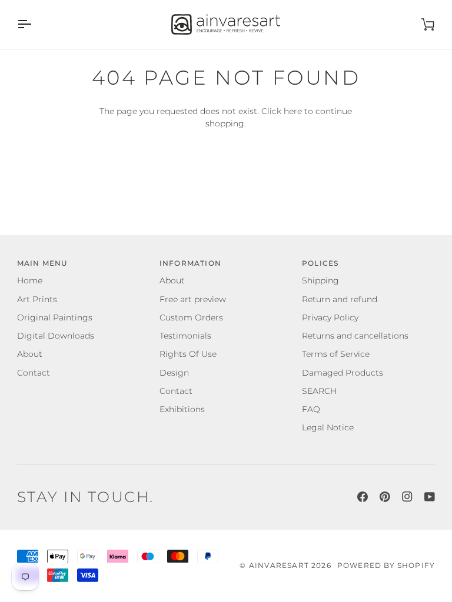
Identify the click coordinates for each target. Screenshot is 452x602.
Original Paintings (54, 317)
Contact (33, 372)
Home (29, 280)
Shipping (320, 280)
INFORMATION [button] (190, 263)
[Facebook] (362, 496)
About (29, 354)
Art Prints (37, 299)
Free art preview (192, 299)
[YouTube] (429, 496)
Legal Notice (328, 427)
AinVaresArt (279, 565)
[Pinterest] (385, 496)
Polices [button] (320, 263)
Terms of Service (336, 354)
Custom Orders (191, 317)
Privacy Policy (330, 317)
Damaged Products (342, 372)
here (293, 111)
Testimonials (185, 335)
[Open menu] (34, 24)
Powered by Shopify (386, 565)
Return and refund (339, 299)
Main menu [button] (42, 263)
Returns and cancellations (355, 335)
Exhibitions (182, 409)
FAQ (311, 409)
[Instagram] (407, 496)
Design (174, 372)
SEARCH (319, 391)
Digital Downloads (55, 335)
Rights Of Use (188, 354)
